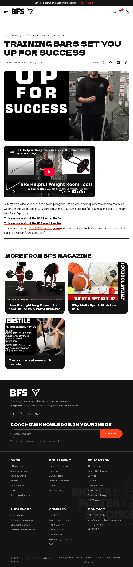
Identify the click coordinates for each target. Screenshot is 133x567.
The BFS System (57, 515)
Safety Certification (98, 471)
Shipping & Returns (20, 495)
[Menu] (6, 11)
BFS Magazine (19, 35)
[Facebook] (13, 414)
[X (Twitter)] (29, 414)
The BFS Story (56, 524)
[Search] (114, 11)
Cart (12, 490)
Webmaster (90, 562)
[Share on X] (103, 62)
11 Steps (92, 480)
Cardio (52, 485)
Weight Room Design (60, 520)
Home (7, 35)
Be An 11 (92, 475)
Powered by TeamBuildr (61, 539)
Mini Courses (94, 490)
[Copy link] (126, 62)
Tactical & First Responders (24, 529)
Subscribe (111, 433)
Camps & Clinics (96, 485)
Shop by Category (20, 471)
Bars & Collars (56, 475)
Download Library (97, 495)
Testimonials (55, 534)
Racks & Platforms (58, 466)
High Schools (17, 515)
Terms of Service (84, 557)
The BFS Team (56, 529)
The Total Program (97, 466)
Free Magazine (17, 485)
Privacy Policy (66, 557)
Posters (14, 480)
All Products (16, 466)
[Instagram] (21, 414)
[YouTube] (37, 414)
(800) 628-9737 (96, 515)
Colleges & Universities (21, 520)
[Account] (127, 11)
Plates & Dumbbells (59, 480)
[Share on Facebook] (111, 62)
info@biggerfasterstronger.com (104, 520)
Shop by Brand (18, 475)
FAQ (51, 544)
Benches (53, 471)
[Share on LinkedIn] (118, 62)
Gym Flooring (56, 490)
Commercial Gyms (20, 524)
